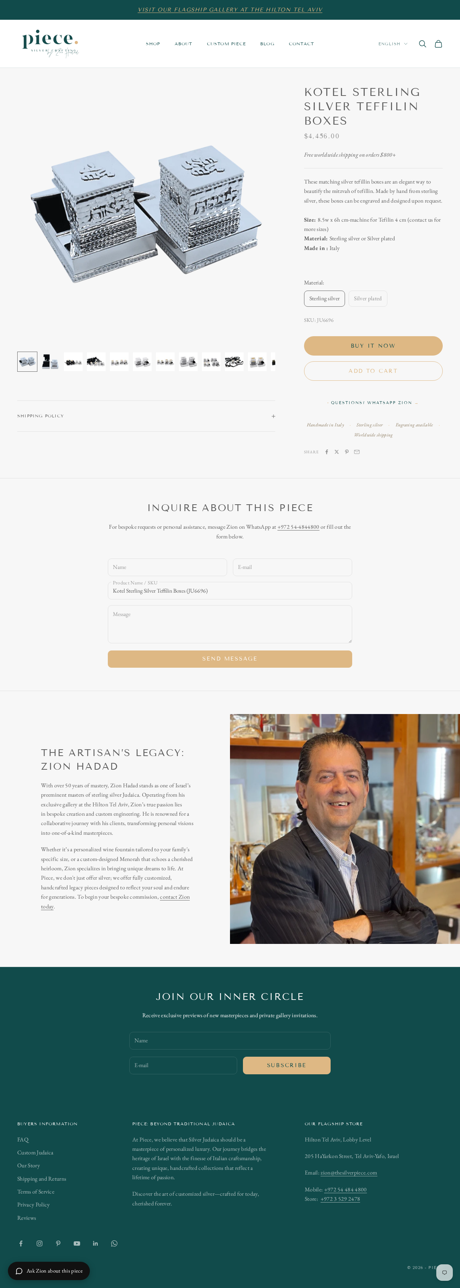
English (389, 43)
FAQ (22, 1139)
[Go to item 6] (142, 362)
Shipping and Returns (41, 1178)
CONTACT (301, 43)
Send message (229, 658)
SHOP (153, 43)
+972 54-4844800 (298, 527)
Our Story (28, 1165)
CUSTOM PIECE (226, 43)
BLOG (267, 43)
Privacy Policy (33, 1204)
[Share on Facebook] (327, 452)
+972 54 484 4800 (345, 1189)
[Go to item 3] (73, 362)
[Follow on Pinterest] (58, 1243)
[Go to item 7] (165, 362)
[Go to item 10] (234, 362)
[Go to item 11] (257, 362)
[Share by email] (357, 452)
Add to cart (373, 371)
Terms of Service (35, 1191)
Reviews (26, 1218)
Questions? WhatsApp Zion (375, 402)
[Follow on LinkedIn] (95, 1243)
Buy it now (373, 346)
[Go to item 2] (50, 362)
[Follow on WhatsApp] (114, 1243)
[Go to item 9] (211, 362)
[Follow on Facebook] (20, 1243)
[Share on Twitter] (337, 452)
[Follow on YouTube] (76, 1243)
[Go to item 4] (96, 362)
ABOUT (184, 43)
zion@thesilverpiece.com (349, 1172)
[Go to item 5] (119, 362)
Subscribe (287, 1065)
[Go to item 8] (188, 362)
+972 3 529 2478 (340, 1199)
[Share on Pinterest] (347, 452)
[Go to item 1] (27, 362)
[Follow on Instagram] (39, 1243)
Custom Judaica (35, 1152)
